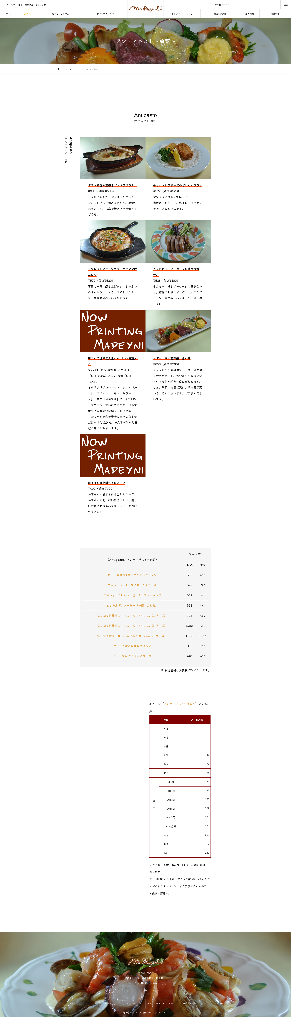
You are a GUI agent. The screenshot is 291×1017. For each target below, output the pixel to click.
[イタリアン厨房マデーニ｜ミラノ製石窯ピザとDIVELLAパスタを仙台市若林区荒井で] (145, 9)
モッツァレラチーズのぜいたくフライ (132, 585)
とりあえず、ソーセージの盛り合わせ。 (132, 605)
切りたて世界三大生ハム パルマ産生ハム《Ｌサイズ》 (132, 636)
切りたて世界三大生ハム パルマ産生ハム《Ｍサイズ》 (132, 625)
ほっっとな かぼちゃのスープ (132, 656)
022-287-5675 (148, 983)
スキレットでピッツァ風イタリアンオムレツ (132, 595)
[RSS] (145, 989)
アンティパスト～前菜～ (179, 703)
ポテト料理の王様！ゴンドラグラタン (132, 575)
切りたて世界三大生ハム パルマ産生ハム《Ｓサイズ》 (132, 615)
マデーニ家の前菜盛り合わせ (132, 646)
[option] (63, 4)
